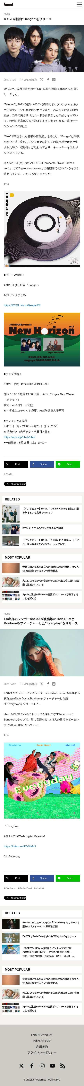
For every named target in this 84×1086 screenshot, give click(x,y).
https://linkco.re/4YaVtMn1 (20, 846)
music (7, 13)
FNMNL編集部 (29, 79)
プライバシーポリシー (42, 1052)
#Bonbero (10, 888)
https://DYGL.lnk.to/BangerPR (22, 305)
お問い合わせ (42, 1041)
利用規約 (42, 1046)
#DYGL (8, 474)
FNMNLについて (42, 1035)
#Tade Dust (25, 888)
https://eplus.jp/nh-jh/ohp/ (19, 437)
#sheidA (39, 888)
